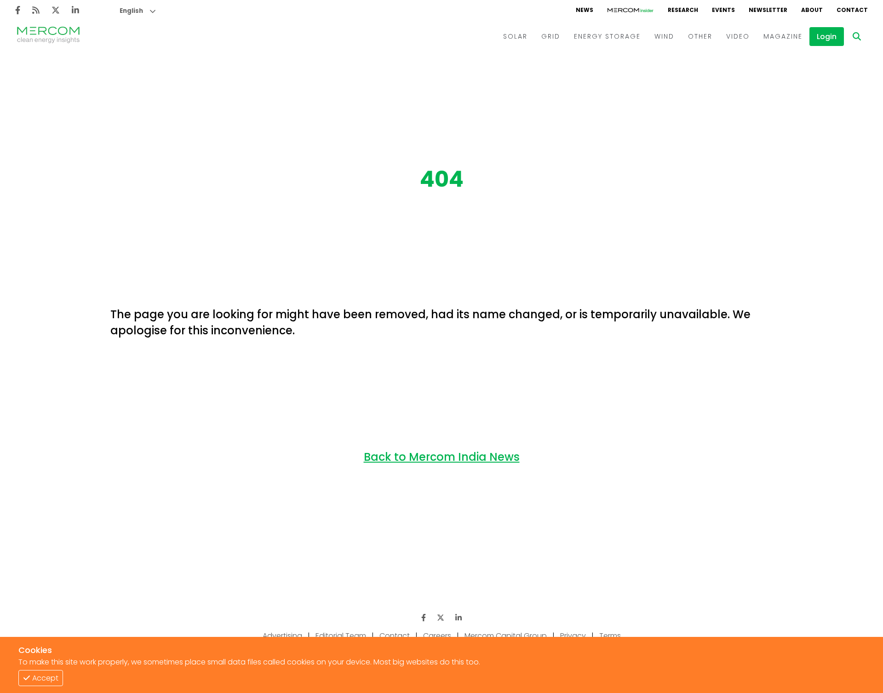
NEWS (584, 10)
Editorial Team (340, 635)
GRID (550, 36)
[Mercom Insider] (630, 10)
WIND (664, 36)
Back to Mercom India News (442, 456)
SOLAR (515, 36)
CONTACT (852, 10)
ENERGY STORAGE (607, 36)
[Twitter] (56, 10)
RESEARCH (683, 10)
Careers (437, 635)
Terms (610, 635)
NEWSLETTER (768, 10)
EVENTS (723, 10)
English (131, 10)
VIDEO (738, 36)
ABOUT (812, 10)
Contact (394, 635)
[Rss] (36, 10)
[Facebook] (17, 10)
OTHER (700, 36)
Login (827, 36)
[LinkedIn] (75, 10)
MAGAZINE (783, 36)
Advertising (282, 635)
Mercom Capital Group (505, 635)
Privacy (573, 635)
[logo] (48, 36)
